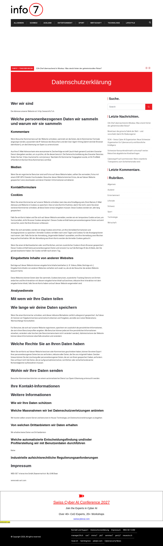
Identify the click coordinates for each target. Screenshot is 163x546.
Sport (81, 23)
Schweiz (33, 23)
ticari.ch (74, 541)
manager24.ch (77, 535)
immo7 (94, 535)
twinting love (85, 541)
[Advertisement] (81, 46)
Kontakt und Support (79, 530)
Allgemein (19, 23)
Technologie (114, 23)
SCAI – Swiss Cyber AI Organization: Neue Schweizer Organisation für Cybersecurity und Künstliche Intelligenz (129, 142)
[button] (146, 68)
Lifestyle (130, 23)
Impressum (116, 530)
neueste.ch (127, 535)
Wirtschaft (96, 23)
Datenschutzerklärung (100, 530)
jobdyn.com (97, 541)
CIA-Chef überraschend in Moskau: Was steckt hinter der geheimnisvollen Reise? (69, 68)
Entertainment (65, 23)
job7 (101, 535)
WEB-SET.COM (129, 530)
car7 (87, 535)
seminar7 (109, 535)
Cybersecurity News (113, 541)
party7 (118, 535)
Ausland (48, 23)
